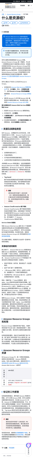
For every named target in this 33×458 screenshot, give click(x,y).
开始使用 (11, 448)
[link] (25, 14)
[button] (5, 32)
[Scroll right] (31, 5)
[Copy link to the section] (2, 129)
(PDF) (18, 45)
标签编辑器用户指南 (21, 433)
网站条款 (9, 455)
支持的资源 (20, 435)
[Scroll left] (19, 5)
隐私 (4, 455)
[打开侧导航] (2, 10)
